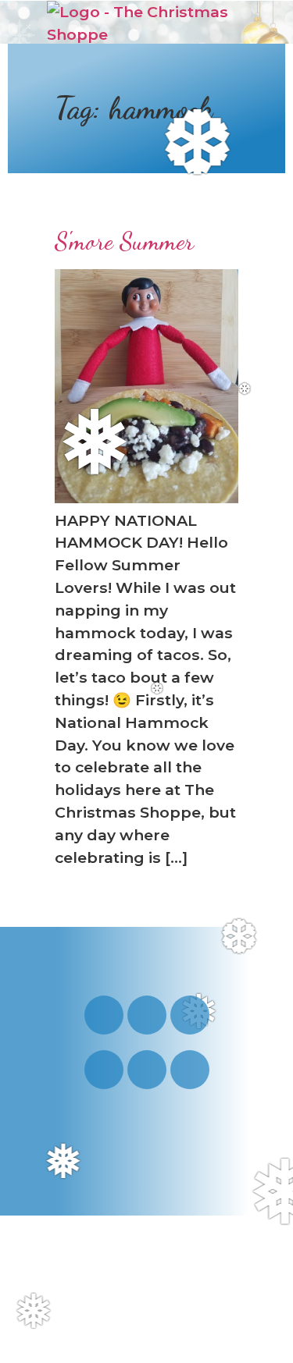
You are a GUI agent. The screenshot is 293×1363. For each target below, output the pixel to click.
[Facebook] (189, 1015)
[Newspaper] (189, 1069)
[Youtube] (146, 1015)
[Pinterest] (103, 1069)
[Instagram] (103, 1015)
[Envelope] (146, 1069)
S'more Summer (124, 241)
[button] (227, 23)
